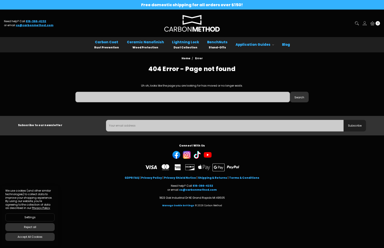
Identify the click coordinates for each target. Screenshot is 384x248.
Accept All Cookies (30, 237)
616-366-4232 (36, 21)
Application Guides (253, 44)
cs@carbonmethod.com (34, 25)
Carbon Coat (106, 44)
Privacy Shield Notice (180, 178)
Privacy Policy (151, 178)
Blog (286, 44)
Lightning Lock (185, 44)
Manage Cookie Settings (178, 205)
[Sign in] (364, 23)
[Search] (356, 23)
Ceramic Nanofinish (145, 44)
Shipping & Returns (212, 178)
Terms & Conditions (244, 178)
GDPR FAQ (132, 178)
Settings (30, 217)
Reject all (30, 227)
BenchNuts (217, 44)
